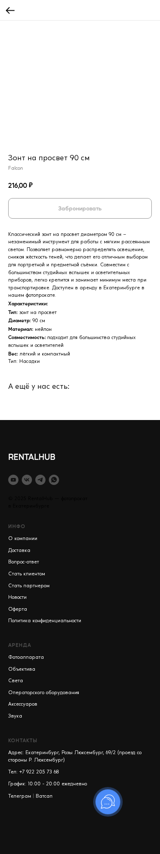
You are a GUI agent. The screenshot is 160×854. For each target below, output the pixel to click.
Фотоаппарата (26, 657)
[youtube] (13, 480)
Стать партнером (29, 586)
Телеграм (19, 796)
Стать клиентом (26, 574)
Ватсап (44, 796)
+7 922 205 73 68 (39, 772)
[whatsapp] (54, 480)
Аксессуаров (22, 704)
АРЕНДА (19, 645)
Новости (17, 597)
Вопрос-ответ (23, 562)
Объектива (21, 669)
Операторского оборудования (43, 692)
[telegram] (40, 480)
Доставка (19, 550)
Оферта (17, 609)
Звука (15, 716)
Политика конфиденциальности (44, 621)
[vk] (27, 480)
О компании (22, 538)
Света (15, 681)
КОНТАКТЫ (22, 740)
